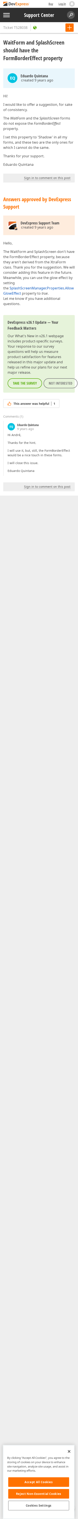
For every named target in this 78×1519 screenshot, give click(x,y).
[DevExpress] (16, 4)
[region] (39, 1482)
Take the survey (25, 383)
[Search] (71, 15)
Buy (51, 4)
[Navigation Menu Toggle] (6, 15)
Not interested (60, 383)
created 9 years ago (37, 80)
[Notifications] (72, 4)
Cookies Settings (39, 1505)
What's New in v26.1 (31, 336)
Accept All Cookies (38, 1482)
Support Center (39, 15)
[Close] (69, 1451)
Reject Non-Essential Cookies (38, 1494)
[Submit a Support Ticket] (69, 27)
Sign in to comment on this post (47, 178)
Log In (62, 4)
